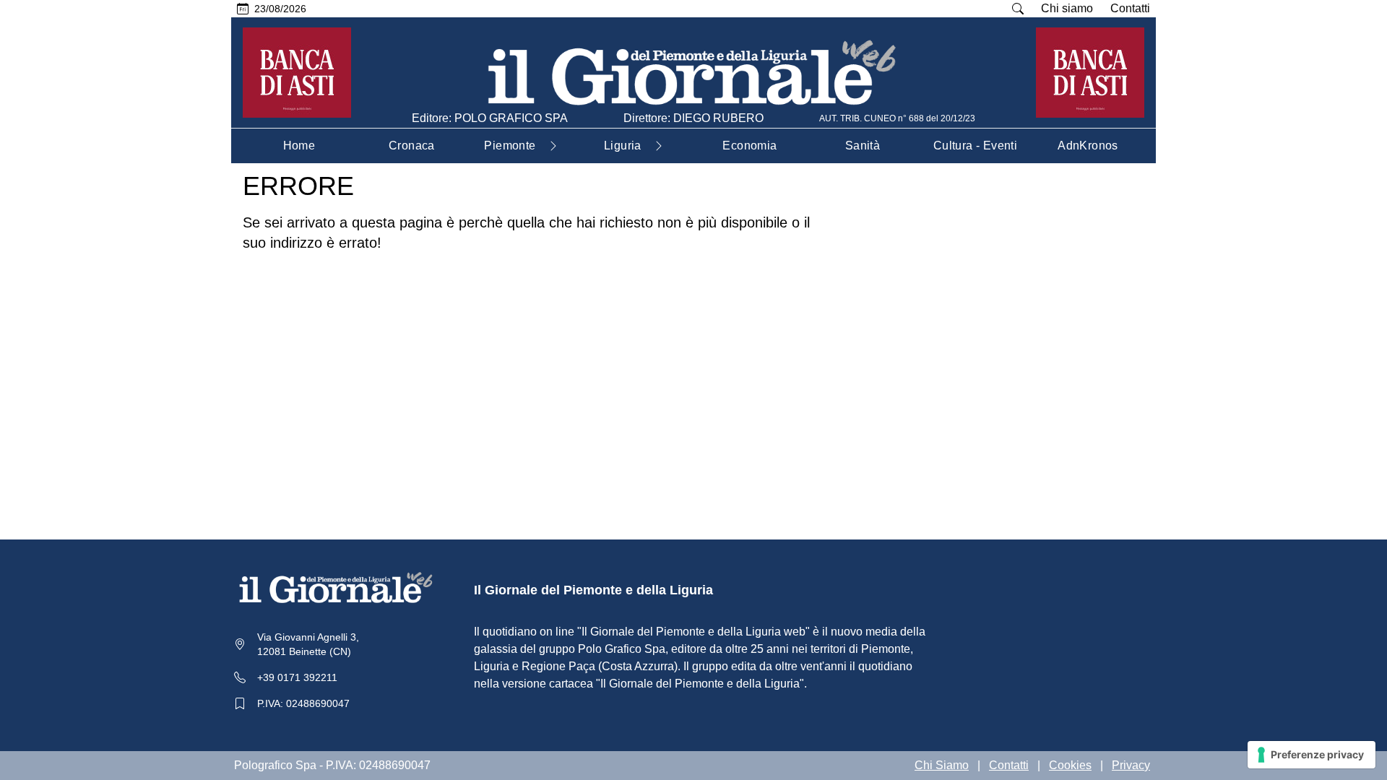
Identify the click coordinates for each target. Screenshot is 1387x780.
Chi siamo (1067, 8)
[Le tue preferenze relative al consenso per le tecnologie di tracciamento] (1311, 754)
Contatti (1130, 8)
